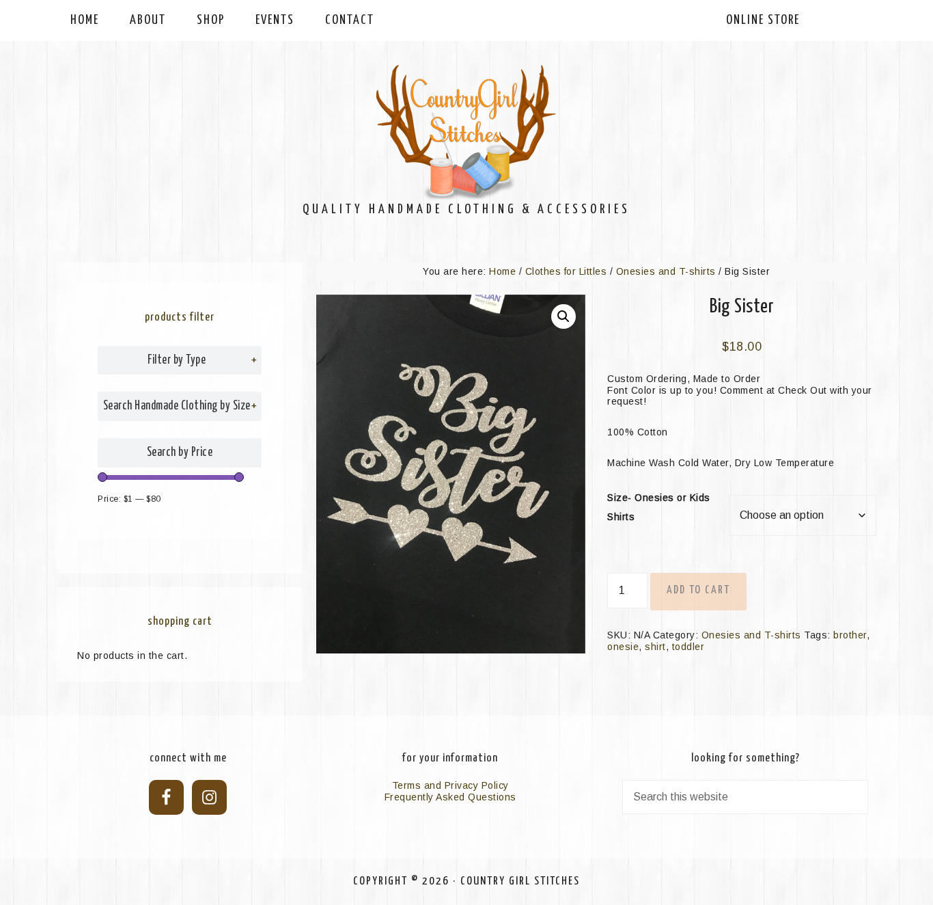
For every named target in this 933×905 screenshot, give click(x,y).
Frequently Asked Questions (450, 797)
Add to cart (698, 590)
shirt (655, 646)
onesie (623, 646)
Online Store (763, 20)
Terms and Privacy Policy (450, 785)
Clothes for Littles (566, 271)
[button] (563, 316)
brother (850, 635)
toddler (688, 646)
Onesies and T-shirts (666, 271)
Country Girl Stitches (466, 133)
